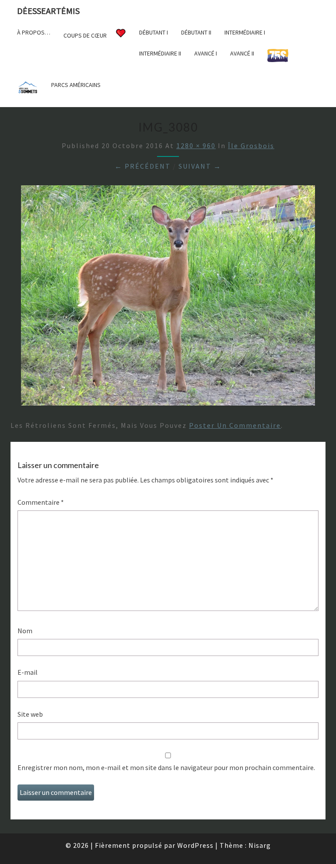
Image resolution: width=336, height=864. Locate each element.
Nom (25, 630)
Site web (30, 714)
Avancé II (242, 53)
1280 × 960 (196, 145)
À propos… (33, 32)
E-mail (28, 672)
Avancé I (205, 53)
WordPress (195, 845)
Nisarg (259, 845)
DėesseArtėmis (48, 10)
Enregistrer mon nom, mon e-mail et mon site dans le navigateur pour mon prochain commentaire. (166, 767)
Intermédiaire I (244, 32)
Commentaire (41, 502)
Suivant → (199, 166)
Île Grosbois (251, 145)
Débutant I (153, 32)
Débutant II (196, 32)
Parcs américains (76, 85)
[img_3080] (168, 298)
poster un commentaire (235, 425)
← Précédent (143, 166)
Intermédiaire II (160, 53)
